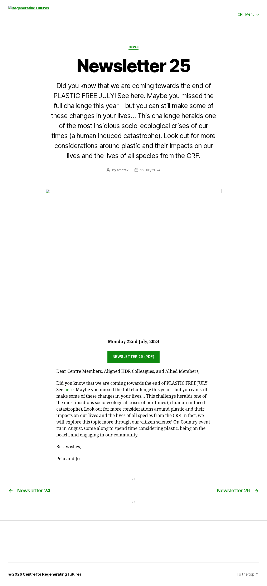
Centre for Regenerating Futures (52, 574)
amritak (122, 170)
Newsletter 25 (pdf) (134, 357)
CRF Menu (246, 14)
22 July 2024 (150, 170)
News (133, 47)
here (69, 390)
